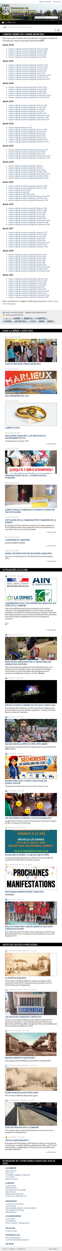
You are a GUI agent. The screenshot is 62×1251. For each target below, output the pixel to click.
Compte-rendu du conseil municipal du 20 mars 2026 (27, 51)
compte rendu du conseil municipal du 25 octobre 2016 (27, 269)
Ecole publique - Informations (17, 1223)
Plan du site (57, 2)
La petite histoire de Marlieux (18, 951)
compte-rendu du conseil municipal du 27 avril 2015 (27, 285)
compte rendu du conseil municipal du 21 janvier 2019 (27, 186)
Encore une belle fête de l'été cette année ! (26, 744)
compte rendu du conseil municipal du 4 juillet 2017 (27, 241)
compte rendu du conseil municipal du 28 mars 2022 (27, 132)
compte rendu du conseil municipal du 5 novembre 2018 (28, 222)
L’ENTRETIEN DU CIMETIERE (17, 540)
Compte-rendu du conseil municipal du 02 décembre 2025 (29, 79)
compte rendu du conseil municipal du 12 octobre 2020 (27, 176)
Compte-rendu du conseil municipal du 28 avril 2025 (27, 71)
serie (41, 321)
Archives (9, 1244)
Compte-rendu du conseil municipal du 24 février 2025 (28, 67)
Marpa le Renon (11, 1179)
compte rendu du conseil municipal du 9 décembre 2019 (28, 200)
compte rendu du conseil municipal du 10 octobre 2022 (28, 140)
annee (16, 318)
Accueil (5, 1249)
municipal (21, 321)
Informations (13, 828)
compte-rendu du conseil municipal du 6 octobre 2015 (27, 293)
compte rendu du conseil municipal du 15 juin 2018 (26, 216)
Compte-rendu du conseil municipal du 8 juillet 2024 (27, 93)
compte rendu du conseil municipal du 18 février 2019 (27, 188)
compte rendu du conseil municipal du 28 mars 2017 (27, 237)
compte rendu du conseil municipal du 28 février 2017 (27, 235)
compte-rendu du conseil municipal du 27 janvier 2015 (28, 279)
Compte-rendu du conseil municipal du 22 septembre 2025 (29, 75)
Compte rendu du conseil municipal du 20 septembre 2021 (29, 156)
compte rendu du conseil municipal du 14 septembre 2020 (29, 174)
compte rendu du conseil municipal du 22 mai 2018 (26, 214)
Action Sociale (11, 1231)
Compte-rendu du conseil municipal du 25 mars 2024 (27, 89)
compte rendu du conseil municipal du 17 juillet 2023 (27, 113)
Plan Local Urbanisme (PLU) (16, 1196)
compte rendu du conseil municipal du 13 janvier (25, 166)
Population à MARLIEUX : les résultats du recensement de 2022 (25, 437)
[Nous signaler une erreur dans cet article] (55, 30)
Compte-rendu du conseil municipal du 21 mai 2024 (27, 91)
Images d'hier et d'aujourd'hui (20, 1058)
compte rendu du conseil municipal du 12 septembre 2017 (29, 243)
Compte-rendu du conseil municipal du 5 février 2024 (27, 87)
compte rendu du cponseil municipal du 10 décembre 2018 (29, 224)
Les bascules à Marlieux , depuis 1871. (23, 1017)
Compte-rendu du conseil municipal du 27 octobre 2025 (28, 77)
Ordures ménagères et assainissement (20, 1208)
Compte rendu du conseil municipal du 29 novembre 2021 (29, 158)
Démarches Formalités (14, 1194)
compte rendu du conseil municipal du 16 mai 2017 (26, 239)
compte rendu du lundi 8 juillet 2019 (21, 194)
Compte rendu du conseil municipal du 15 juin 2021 (26, 154)
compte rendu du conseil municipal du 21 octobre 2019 (27, 198)
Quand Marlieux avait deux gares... (22, 1093)
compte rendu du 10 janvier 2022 (20, 128)
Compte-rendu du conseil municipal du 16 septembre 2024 (29, 95)
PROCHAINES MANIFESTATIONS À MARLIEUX (24, 892)
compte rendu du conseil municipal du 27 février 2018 (27, 210)
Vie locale (11, 635)
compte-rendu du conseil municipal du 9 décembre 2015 (28, 297)
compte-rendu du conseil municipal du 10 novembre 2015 (29, 295)
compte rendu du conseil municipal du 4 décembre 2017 (28, 247)
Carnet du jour (12, 428)
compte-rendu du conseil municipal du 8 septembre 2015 (28, 291)
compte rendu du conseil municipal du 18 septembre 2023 (29, 116)
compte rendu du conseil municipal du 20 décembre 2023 (28, 120)
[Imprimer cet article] (58, 30)
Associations (10, 1206)
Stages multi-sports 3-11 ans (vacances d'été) (27, 855)
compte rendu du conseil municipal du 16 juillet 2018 (27, 218)
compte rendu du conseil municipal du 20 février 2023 (27, 105)
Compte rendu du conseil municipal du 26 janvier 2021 (28, 150)
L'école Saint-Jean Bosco (17, 1140)
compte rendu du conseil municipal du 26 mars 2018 (27, 212)
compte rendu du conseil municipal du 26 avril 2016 (27, 259)
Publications (18, 27)
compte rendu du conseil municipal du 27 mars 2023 (27, 107)
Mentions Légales (45, 2)
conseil (7, 321)
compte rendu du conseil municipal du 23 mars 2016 (27, 257)
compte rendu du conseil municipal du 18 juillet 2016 (27, 265)
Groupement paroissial (14, 1210)
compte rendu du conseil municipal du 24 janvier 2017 (27, 232)
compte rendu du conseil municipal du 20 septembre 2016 (29, 267)
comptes (40, 318)
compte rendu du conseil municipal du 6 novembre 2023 (28, 118)
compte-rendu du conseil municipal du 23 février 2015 (27, 281)
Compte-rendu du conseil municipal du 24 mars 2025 (27, 69)
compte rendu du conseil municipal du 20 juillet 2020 (27, 172)
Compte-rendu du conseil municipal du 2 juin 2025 (26, 73)
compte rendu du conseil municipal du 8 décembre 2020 (28, 178)
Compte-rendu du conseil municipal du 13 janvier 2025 (28, 65)
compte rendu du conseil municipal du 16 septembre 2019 (29, 196)
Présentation (11, 1171)
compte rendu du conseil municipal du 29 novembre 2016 (29, 271)
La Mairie (9, 27)
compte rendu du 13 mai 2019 (18, 192)
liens (50, 321)
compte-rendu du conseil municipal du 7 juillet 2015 (27, 289)
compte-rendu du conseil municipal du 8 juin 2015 (26, 287)
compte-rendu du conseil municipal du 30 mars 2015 (27, 283)
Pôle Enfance (10, 1221)
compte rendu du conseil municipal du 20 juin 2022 (27, 136)
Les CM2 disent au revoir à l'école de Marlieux (28, 818)
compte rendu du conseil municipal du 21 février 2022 (27, 130)
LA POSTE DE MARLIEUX (15, 978)
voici (33, 321)
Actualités (12, 576)
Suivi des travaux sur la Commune (22, 1127)
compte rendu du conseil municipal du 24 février (26, 168)
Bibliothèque (10, 1192)
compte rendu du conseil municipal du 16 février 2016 (27, 255)
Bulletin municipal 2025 (17, 396)
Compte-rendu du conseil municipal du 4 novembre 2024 (29, 97)
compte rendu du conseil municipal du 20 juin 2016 (26, 263)
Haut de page (53, 1249)
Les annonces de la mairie (17, 1100)
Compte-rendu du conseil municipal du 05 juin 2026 (27, 57)
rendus (28, 318)
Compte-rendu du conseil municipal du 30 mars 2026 (27, 53)
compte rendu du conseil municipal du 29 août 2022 (27, 138)
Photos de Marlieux (15, 1031)
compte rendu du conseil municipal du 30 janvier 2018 (27, 208)
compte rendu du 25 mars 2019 (19, 190)
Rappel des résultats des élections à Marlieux (28, 553)
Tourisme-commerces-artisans (17, 1175)
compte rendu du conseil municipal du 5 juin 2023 (26, 111)
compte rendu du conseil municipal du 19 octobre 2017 (27, 245)
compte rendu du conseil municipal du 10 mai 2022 (26, 134)
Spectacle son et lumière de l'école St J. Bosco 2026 (30, 705)
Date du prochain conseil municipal (23, 364)
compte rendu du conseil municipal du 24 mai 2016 (26, 261)
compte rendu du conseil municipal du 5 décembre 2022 (29, 142)
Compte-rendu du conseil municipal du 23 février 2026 (28, 49)
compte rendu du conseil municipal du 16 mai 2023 (26, 109)
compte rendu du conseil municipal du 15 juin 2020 (26, 170)
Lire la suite (51, 444)
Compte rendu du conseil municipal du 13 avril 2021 (27, 152)
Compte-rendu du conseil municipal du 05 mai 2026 (27, 55)
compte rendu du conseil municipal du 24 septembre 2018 (29, 220)
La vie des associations (16, 865)
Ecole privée (12, 1137)
